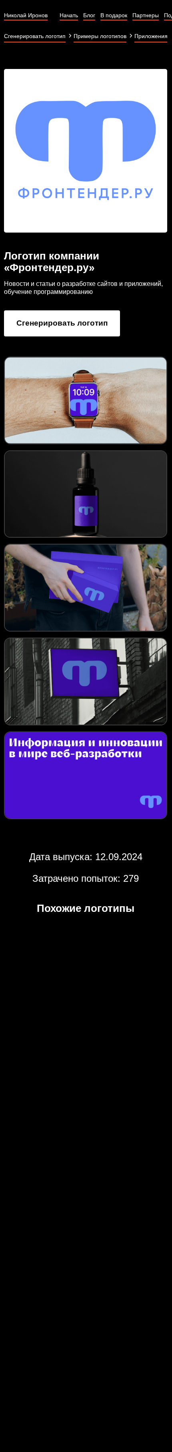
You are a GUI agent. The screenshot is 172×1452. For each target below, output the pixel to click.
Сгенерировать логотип (62, 323)
